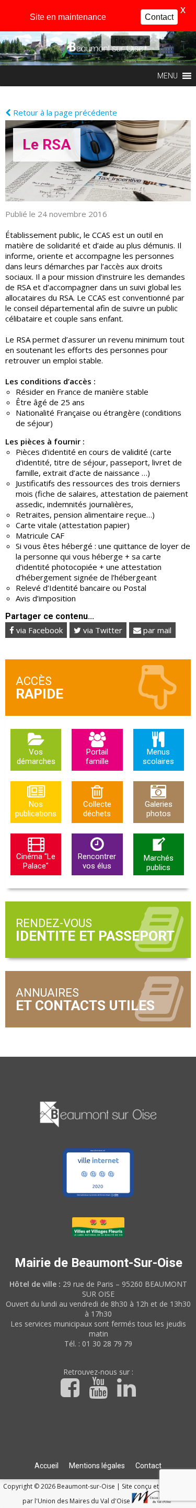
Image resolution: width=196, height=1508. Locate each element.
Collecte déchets (97, 808)
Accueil (46, 1465)
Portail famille (97, 756)
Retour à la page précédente (64, 112)
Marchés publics (159, 862)
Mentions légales (97, 1465)
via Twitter (101, 630)
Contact (148, 1465)
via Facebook (38, 630)
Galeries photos (158, 808)
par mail (156, 630)
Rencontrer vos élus (97, 861)
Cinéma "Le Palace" (35, 861)
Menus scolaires (158, 756)
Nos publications (35, 808)
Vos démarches (36, 756)
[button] (123, 41)
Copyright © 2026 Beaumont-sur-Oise (60, 1486)
